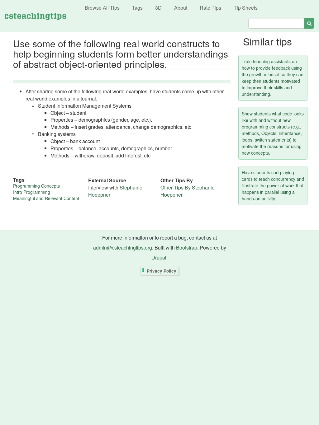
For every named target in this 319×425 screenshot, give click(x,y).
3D (158, 7)
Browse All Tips (102, 7)
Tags (137, 7)
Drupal (158, 257)
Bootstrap (186, 247)
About (180, 7)
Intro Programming (31, 192)
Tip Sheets (246, 7)
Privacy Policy (161, 271)
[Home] (35, 16)
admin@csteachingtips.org (122, 247)
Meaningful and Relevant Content (46, 198)
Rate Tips (210, 7)
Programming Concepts (36, 186)
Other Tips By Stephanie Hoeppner (187, 191)
